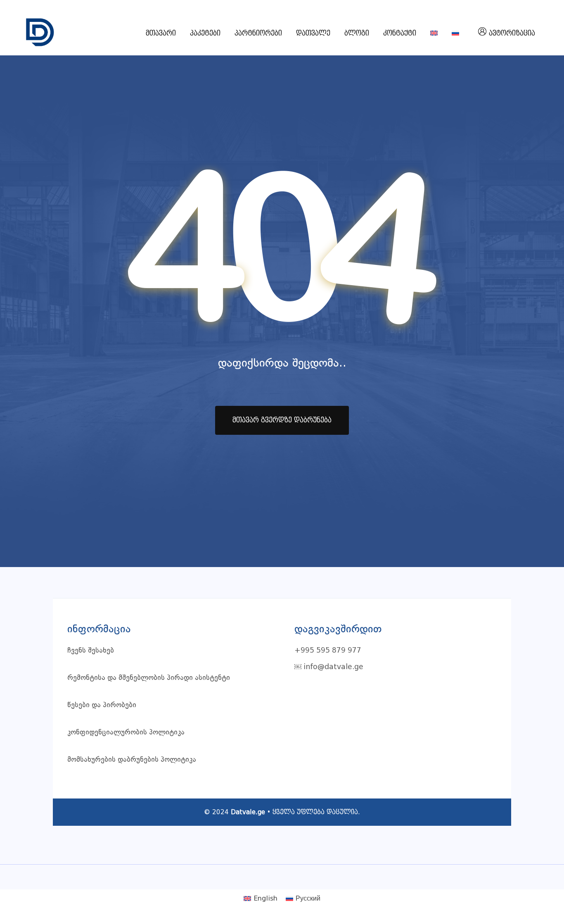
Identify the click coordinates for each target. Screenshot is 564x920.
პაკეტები (205, 33)
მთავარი (161, 33)
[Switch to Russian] (455, 33)
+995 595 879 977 (327, 650)
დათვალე (313, 33)
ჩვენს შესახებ (90, 650)
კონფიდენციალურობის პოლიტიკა (126, 732)
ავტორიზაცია (512, 33)
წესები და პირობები (101, 705)
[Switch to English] (434, 33)
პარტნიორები (258, 33)
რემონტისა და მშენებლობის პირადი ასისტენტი (148, 678)
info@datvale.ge (333, 667)
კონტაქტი (399, 33)
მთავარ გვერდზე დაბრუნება (282, 420)
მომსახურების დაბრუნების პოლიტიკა (131, 759)
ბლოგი (356, 33)
